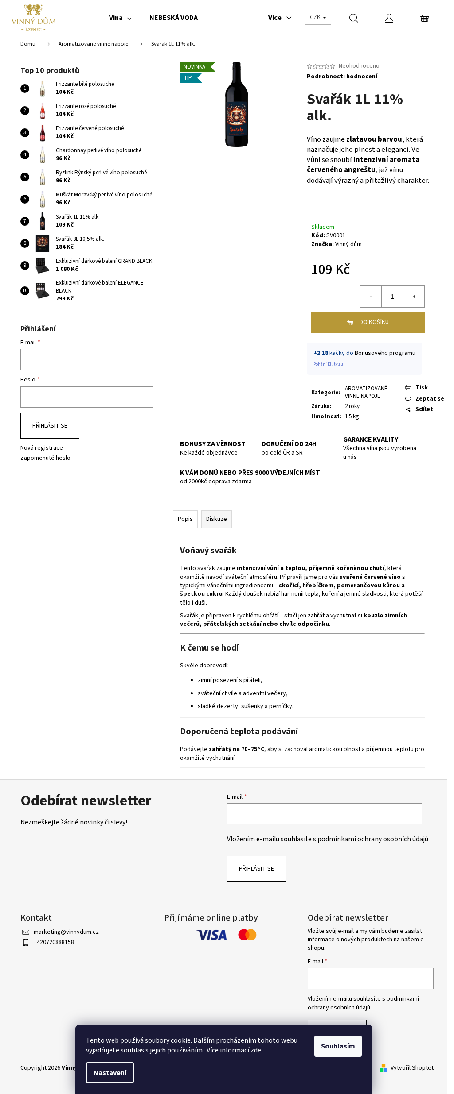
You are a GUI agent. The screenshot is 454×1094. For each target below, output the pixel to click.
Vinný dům (348, 244)
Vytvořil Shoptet (412, 1068)
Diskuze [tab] (216, 519)
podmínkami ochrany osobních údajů (372, 839)
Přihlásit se (49, 425)
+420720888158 (54, 942)
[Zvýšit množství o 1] (413, 296)
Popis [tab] (185, 519)
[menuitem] (120, 17)
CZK (316, 17)
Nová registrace (41, 448)
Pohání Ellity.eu (328, 364)
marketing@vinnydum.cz (66, 932)
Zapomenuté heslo (45, 458)
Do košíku (374, 322)
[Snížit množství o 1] (371, 296)
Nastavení (110, 1073)
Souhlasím (338, 1046)
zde (255, 1050)
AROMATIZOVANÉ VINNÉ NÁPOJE (366, 392)
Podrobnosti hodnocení (342, 77)
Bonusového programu (385, 353)
